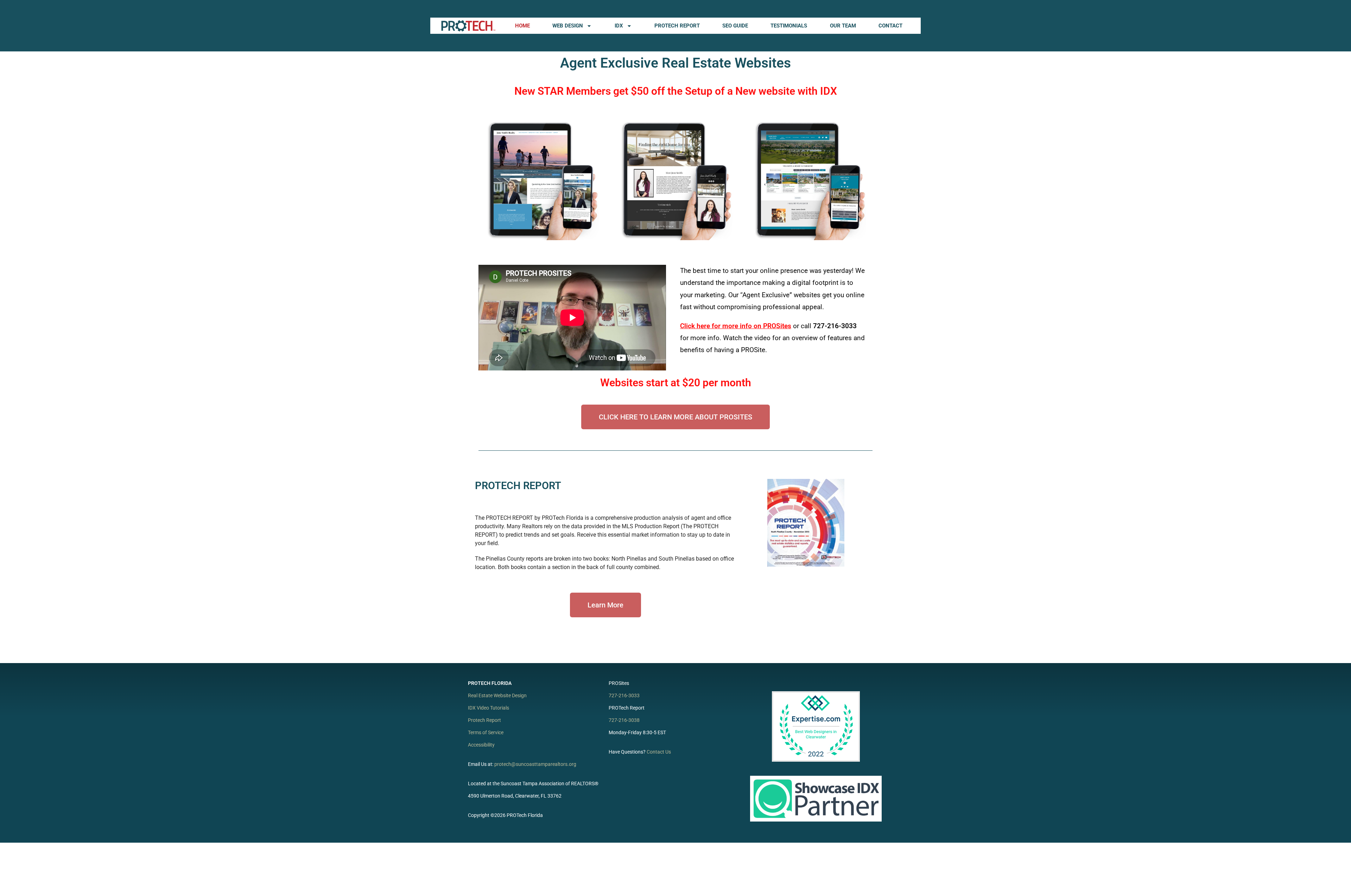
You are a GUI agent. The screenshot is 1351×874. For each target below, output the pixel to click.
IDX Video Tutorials (488, 708)
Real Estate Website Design (497, 695)
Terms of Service (485, 732)
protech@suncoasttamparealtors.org (535, 764)
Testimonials (788, 26)
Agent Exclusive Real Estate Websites (675, 63)
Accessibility (481, 745)
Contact (890, 26)
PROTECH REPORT (518, 486)
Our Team (843, 26)
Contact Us (659, 752)
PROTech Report (677, 26)
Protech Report (484, 720)
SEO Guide (735, 26)
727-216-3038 (624, 720)
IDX (619, 26)
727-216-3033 (624, 695)
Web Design (567, 26)
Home (522, 26)
